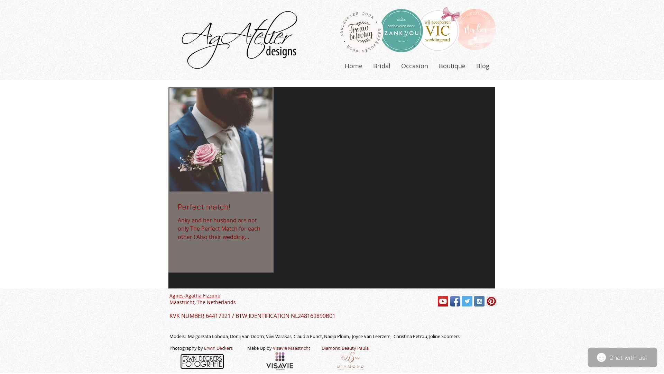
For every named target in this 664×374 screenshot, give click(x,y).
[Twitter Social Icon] (467, 301)
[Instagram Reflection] (479, 301)
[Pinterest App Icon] (491, 301)
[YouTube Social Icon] (443, 301)
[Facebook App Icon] (455, 301)
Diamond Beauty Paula (345, 348)
